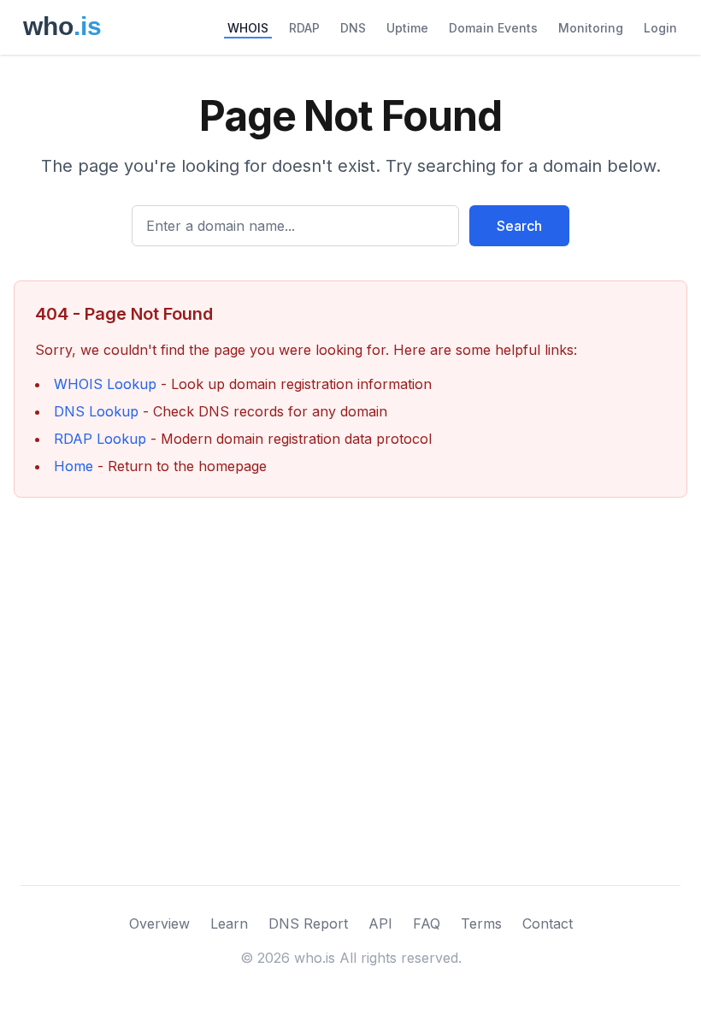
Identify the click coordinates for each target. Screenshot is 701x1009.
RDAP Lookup (100, 438)
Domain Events (493, 28)
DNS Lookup (96, 411)
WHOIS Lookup (105, 383)
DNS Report (308, 923)
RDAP (304, 28)
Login (660, 28)
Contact (547, 923)
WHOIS (247, 28)
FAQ (426, 923)
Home (73, 466)
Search (519, 225)
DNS (353, 28)
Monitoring (590, 28)
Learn (229, 923)
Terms (481, 923)
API (380, 923)
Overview (159, 923)
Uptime (407, 28)
